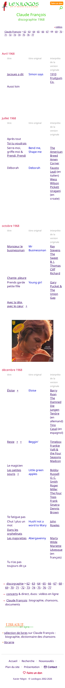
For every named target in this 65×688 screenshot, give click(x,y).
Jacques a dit (15, 74)
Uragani (55, 191)
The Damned (55, 400)
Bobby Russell (54, 472)
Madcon (55, 461)
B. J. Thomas (55, 264)
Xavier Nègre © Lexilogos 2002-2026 (32, 678)
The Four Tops (56, 495)
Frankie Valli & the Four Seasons (55, 451)
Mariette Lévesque (56, 548)
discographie (15, 583)
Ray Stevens (55, 248)
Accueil (13, 661)
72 (10, 34)
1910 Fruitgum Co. (56, 78)
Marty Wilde (54, 540)
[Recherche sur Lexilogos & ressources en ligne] (61, 8)
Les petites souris (14, 472)
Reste (10, 442)
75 (24, 34)
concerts (12, 594)
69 (56, 31)
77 (33, 34)
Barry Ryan (53, 392)
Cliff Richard (55, 271)
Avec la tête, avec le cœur (15, 304)
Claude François (13, 31)
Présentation (32, 667)
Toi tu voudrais (17, 143)
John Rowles (54, 523)
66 (43, 31)
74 (19, 34)
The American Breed (56, 152)
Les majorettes (17, 538)
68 (60, 583)
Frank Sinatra (54, 503)
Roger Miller (54, 487)
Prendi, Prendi (16, 156)
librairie (9, 642)
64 (34, 31)
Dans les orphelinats (14, 532)
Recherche (28, 661)
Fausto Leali (54, 170)
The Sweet (54, 256)
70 (61, 31)
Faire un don (57, 3)
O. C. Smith (54, 480)
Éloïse (11, 390)
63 (29, 31)
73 (15, 34)
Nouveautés (46, 661)
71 (6, 34)
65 (38, 31)
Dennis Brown (54, 510)
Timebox (55, 442)
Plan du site (12, 667)
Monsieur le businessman (16, 248)
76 (28, 34)
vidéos (58, 26)
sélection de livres (16, 633)
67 (47, 31)
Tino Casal (53, 427)
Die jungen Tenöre (54, 409)
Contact (52, 667)
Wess (53, 179)
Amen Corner (54, 161)
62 (25, 31)
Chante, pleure (16, 278)
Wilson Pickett (54, 185)
